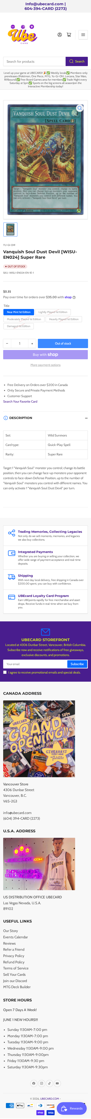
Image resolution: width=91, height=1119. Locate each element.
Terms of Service (16, 968)
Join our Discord (15, 981)
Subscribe (77, 664)
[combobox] (45, 61)
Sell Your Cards (14, 974)
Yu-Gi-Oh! (9, 245)
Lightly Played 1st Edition (53, 312)
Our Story (10, 931)
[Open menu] (83, 34)
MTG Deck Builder (16, 987)
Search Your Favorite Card (20, 401)
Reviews (9, 943)
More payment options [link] (45, 365)
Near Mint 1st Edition (18, 312)
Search (79, 61)
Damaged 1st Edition (18, 326)
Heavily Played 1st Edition (64, 319)
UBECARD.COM (49, 1098)
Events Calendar (15, 937)
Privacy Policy (13, 956)
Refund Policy (14, 962)
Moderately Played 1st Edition (24, 319)
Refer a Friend (13, 949)
